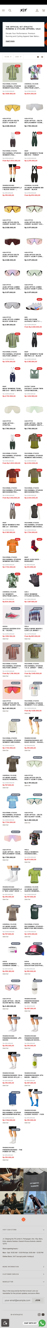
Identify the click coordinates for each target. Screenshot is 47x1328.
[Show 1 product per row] (38, 57)
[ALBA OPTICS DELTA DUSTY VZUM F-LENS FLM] (34, 241)
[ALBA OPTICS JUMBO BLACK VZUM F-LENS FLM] (12, 273)
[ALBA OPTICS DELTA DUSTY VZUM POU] (12, 241)
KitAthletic (18, 1314)
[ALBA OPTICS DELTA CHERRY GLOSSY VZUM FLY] (12, 208)
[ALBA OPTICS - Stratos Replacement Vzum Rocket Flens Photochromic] (12, 409)
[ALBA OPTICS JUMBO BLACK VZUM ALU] (12, 306)
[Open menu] (5, 10)
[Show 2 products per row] (42, 57)
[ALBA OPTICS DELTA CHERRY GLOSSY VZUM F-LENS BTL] (34, 208)
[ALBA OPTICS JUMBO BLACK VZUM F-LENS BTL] (34, 273)
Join (37, 1300)
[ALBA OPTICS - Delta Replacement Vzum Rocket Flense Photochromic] (34, 107)
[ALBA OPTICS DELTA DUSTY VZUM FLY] (12, 107)
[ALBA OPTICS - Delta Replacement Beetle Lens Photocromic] (34, 409)
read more (10, 41)
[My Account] (35, 10)
